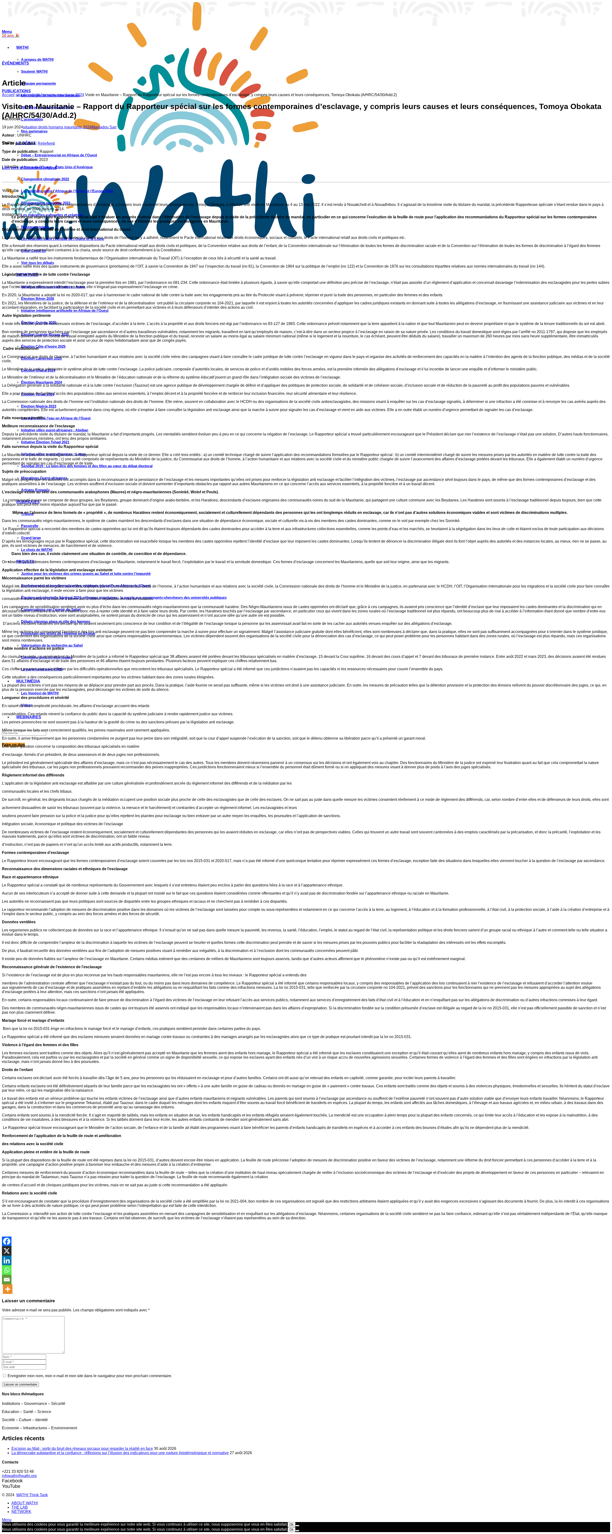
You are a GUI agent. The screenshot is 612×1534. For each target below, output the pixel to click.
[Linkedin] (6, 1260)
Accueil (8, 95)
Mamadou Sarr (104, 127)
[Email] (6, 1279)
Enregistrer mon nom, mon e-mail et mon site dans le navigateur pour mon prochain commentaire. (90, 1376)
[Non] (297, 1525)
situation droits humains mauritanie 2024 (50, 95)
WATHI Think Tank (32, 1495)
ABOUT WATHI (24, 1503)
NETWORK (21, 1512)
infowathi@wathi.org (19, 1476)
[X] (6, 1251)
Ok (292, 1524)
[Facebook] (6, 1241)
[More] (7, 1289)
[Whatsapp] (6, 1270)
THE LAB (19, 1507)
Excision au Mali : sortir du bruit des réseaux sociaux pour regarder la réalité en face (82, 1448)
